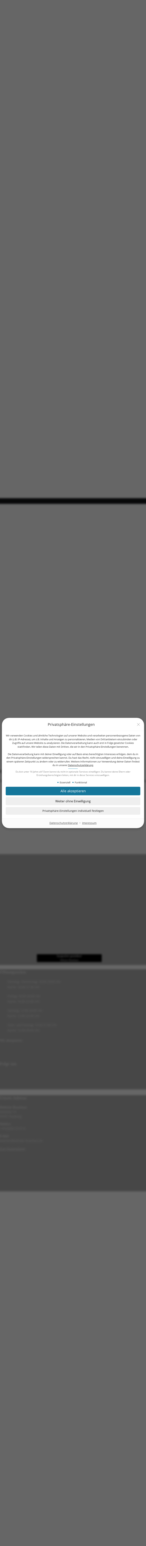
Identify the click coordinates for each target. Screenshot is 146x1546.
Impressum (89, 823)
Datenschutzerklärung (80, 765)
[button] (73, 811)
